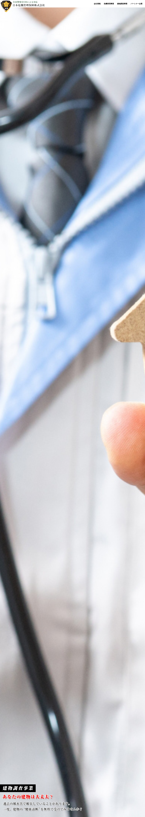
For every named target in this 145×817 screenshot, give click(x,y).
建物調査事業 (122, 4)
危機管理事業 (109, 4)
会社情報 (97, 4)
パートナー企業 (136, 4)
